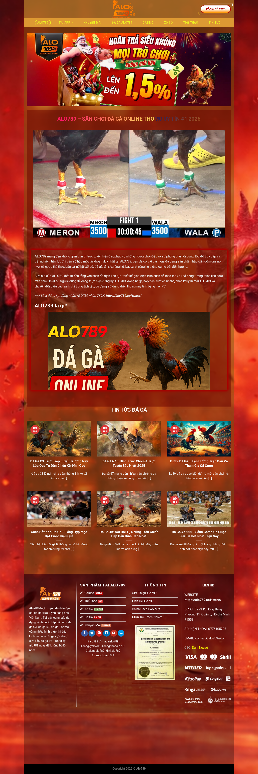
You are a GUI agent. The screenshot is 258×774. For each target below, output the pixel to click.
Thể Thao (190, 22)
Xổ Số (168, 22)
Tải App (65, 22)
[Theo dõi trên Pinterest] (99, 633)
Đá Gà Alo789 (122, 22)
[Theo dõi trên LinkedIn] (106, 633)
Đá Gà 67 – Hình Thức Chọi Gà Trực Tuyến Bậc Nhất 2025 (128, 463)
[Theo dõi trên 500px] (121, 633)
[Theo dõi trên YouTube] (113, 633)
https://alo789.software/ (123, 296)
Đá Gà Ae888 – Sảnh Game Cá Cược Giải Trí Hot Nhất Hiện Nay (199, 534)
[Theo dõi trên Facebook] (84, 633)
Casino (148, 22)
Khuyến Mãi (92, 22)
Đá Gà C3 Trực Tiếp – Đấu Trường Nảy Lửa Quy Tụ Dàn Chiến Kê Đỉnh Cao (59, 463)
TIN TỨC (215, 22)
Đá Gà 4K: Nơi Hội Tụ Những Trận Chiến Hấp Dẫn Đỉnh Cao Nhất (129, 534)
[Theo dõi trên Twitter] (91, 633)
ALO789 (40, 256)
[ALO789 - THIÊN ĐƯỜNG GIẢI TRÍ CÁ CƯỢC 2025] (124, 9)
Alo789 (42, 22)
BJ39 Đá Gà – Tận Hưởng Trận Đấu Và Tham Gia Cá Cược (199, 463)
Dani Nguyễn (200, 647)
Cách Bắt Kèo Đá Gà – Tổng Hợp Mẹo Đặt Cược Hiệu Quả (59, 534)
